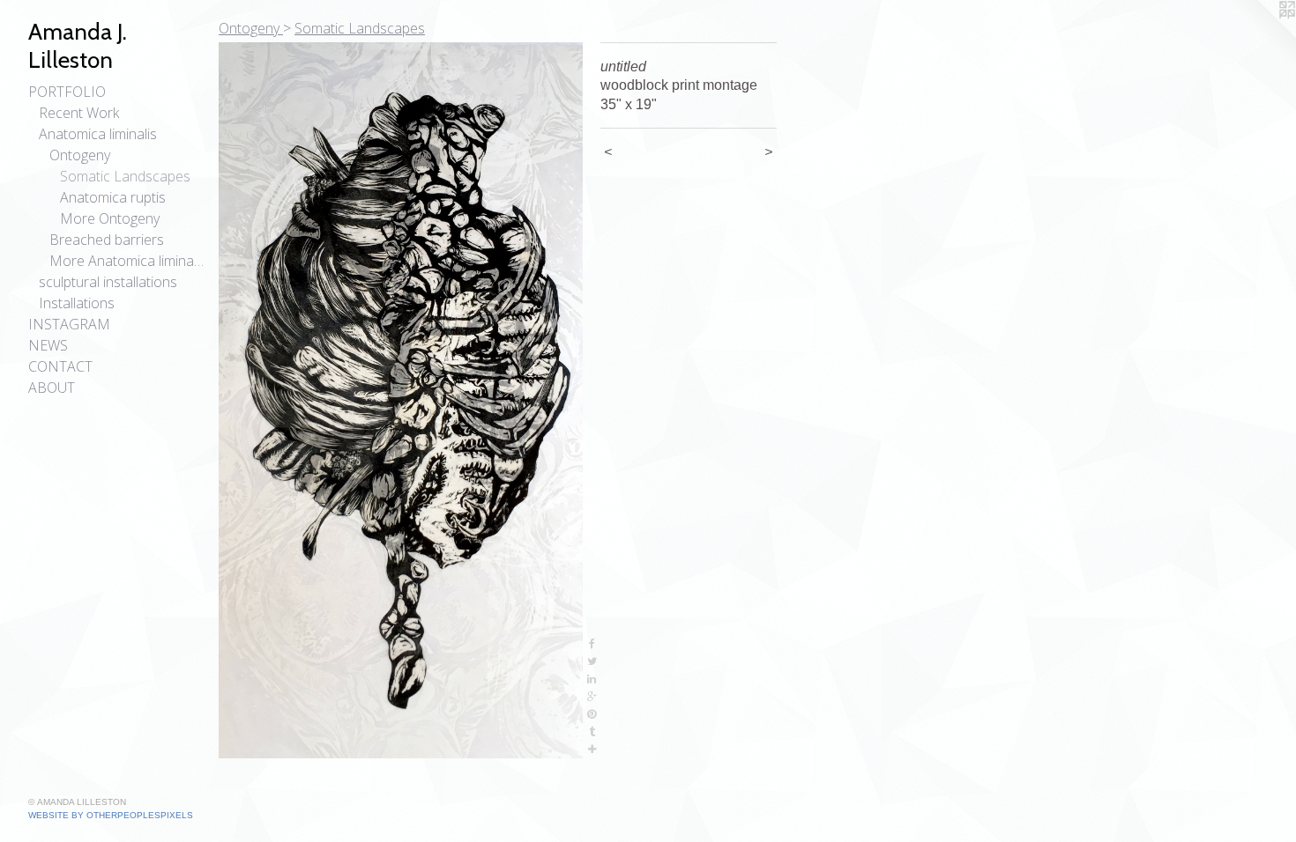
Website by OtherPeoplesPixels (110, 815)
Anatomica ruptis (113, 197)
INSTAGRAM (69, 324)
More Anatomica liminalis (127, 260)
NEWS (48, 345)
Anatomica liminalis (98, 134)
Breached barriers (106, 239)
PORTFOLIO (67, 91)
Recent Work (79, 112)
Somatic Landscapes (125, 176)
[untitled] (401, 400)
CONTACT (60, 366)
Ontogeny (79, 155)
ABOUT (51, 387)
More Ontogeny (110, 218)
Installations (77, 303)
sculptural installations (108, 282)
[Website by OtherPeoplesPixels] (1260, 35)
